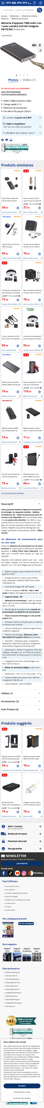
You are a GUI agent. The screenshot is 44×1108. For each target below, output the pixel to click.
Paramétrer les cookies (22, 1092)
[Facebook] (3, 140)
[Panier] (41, 3)
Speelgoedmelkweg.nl (13, 993)
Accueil (4, 16)
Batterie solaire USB (30, 770)
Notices (8, 907)
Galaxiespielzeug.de (13, 972)
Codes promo (10, 903)
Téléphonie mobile (29, 16)
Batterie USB (27, 816)
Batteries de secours (19, 18)
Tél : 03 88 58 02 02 (15, 829)
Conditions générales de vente (17, 893)
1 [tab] (16, 75)
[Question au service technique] (12, 140)
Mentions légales (12, 896)
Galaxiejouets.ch (11, 976)
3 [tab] (24, 75)
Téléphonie (14, 16)
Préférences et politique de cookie (18, 900)
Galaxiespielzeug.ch (13, 979)
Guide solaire (10, 910)
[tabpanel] (22, 54)
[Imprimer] (7, 140)
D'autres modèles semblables (14, 94)
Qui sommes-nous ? (13, 886)
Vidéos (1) (29, 80)
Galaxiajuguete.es (12, 986)
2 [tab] (20, 75)
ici (19, 1079)
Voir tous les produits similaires (12, 493)
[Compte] (35, 3)
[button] (22, 118)
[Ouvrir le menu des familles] (3, 3)
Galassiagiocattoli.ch (13, 982)
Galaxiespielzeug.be (13, 999)
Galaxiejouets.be (11, 996)
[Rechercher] (39, 10)
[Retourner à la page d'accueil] (19, 3)
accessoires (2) (10, 701)
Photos (13, 80)
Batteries (5, 18)
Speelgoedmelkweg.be (14, 1003)
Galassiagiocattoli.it (12, 989)
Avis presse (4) (10, 709)
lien (31, 1059)
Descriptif (7, 504)
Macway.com (10, 1006)
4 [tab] (27, 75)
